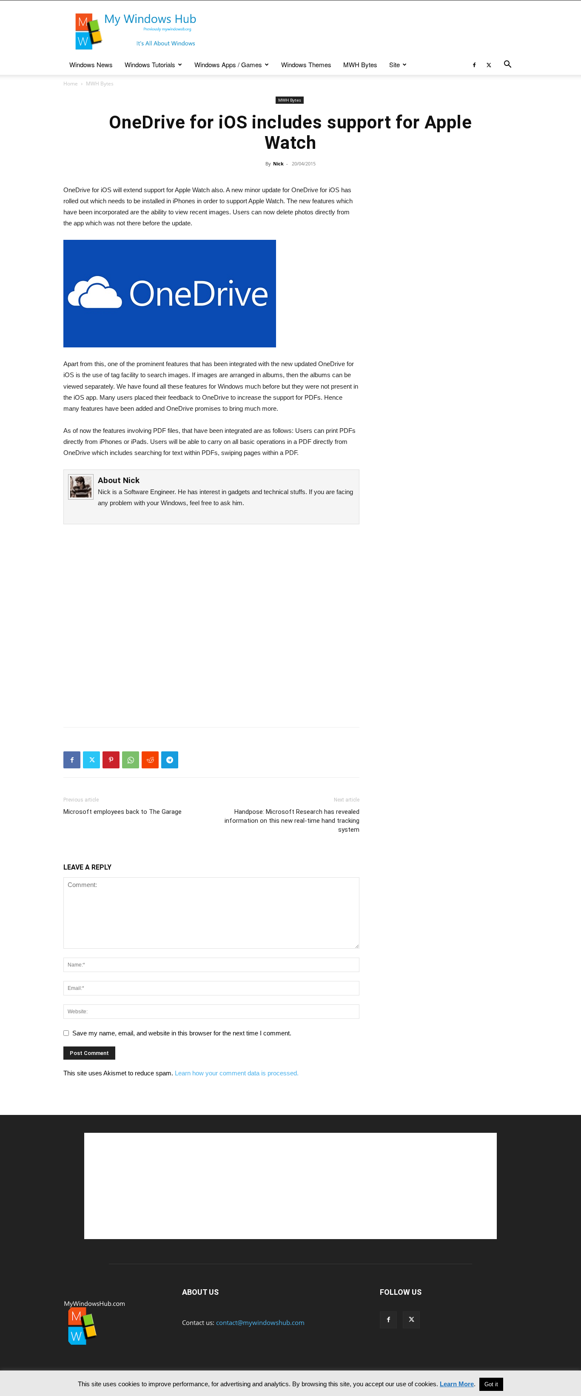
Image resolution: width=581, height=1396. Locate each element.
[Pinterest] (111, 759)
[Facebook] (474, 64)
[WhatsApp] (130, 759)
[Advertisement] (363, 31)
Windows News (91, 64)
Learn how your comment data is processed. (237, 1073)
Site (394, 64)
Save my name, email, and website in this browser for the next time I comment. (181, 1033)
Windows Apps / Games (228, 64)
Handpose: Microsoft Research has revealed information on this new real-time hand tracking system (292, 820)
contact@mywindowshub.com (260, 1322)
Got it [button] (491, 1384)
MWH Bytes (360, 64)
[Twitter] (488, 64)
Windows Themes (306, 64)
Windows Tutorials (150, 64)
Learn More (457, 1383)
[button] (507, 65)
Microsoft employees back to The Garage (122, 812)
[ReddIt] (150, 759)
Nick (278, 163)
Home (70, 83)
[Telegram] (169, 759)
